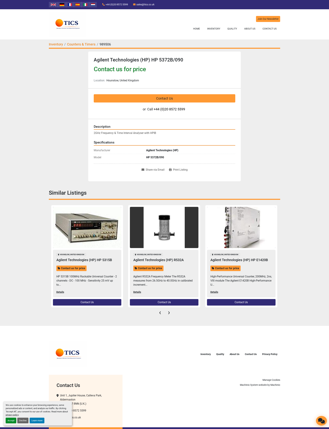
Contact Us (270, 28)
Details (60, 292)
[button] (214, 29)
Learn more (37, 420)
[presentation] (160, 312)
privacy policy (12, 415)
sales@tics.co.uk (145, 4)
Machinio (275, 385)
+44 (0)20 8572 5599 (117, 4)
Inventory (213, 28)
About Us (249, 28)
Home (196, 28)
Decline (23, 420)
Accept (11, 420)
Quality (232, 28)
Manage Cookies (271, 380)
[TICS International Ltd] (68, 354)
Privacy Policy (269, 354)
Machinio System (249, 385)
